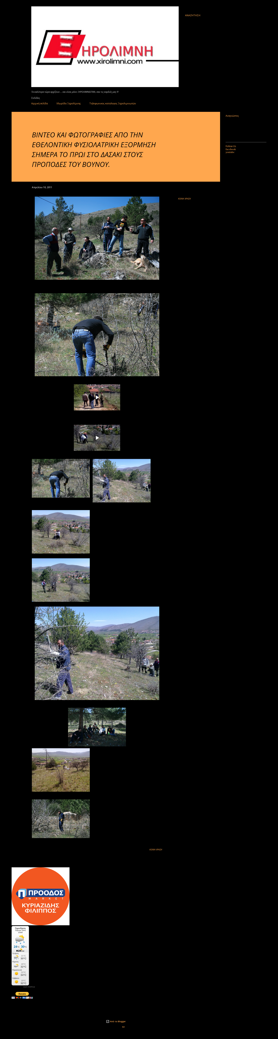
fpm (123, 1027)
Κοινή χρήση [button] (184, 198)
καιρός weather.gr (29, 987)
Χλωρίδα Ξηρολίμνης (68, 103)
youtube (230, 152)
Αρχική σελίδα (39, 103)
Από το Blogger (117, 1021)
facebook (231, 149)
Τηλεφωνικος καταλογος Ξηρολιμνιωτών (112, 103)
